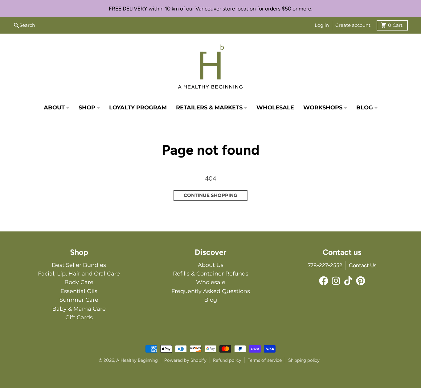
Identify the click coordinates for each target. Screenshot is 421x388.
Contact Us (362, 265)
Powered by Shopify (185, 360)
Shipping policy (304, 360)
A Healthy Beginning (137, 360)
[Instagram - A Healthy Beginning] (336, 280)
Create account (352, 25)
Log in (322, 25)
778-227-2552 (325, 265)
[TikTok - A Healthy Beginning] (348, 280)
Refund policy (227, 360)
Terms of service (265, 360)
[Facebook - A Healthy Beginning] (323, 280)
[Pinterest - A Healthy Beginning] (360, 280)
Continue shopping (210, 195)
